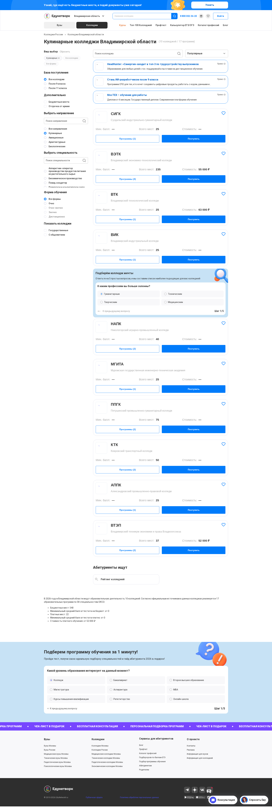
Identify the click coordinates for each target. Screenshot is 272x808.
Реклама (191, 750)
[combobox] (144, 16)
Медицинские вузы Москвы (56, 754)
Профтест (161, 25)
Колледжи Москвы (100, 746)
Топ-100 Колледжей (141, 25)
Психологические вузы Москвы (58, 766)
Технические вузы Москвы (56, 758)
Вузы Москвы (50, 746)
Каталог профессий (208, 25)
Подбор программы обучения (152, 761)
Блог (225, 25)
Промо (220, 64)
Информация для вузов (197, 754)
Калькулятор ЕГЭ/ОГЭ (182, 25)
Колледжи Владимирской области (86, 34)
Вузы (47, 739)
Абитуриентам (145, 766)
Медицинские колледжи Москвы (106, 754)
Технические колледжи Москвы (106, 758)
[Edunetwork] (57, 16)
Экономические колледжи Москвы (107, 766)
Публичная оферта (94, 797)
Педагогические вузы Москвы (57, 762)
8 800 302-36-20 (188, 16)
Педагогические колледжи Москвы (107, 762)
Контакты (191, 746)
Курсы (122, 25)
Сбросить (65, 51)
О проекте (193, 739)
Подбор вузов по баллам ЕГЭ (152, 757)
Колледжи (98, 739)
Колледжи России (53, 34)
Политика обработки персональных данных (139, 797)
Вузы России (49, 750)
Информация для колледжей (200, 758)
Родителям (144, 770)
